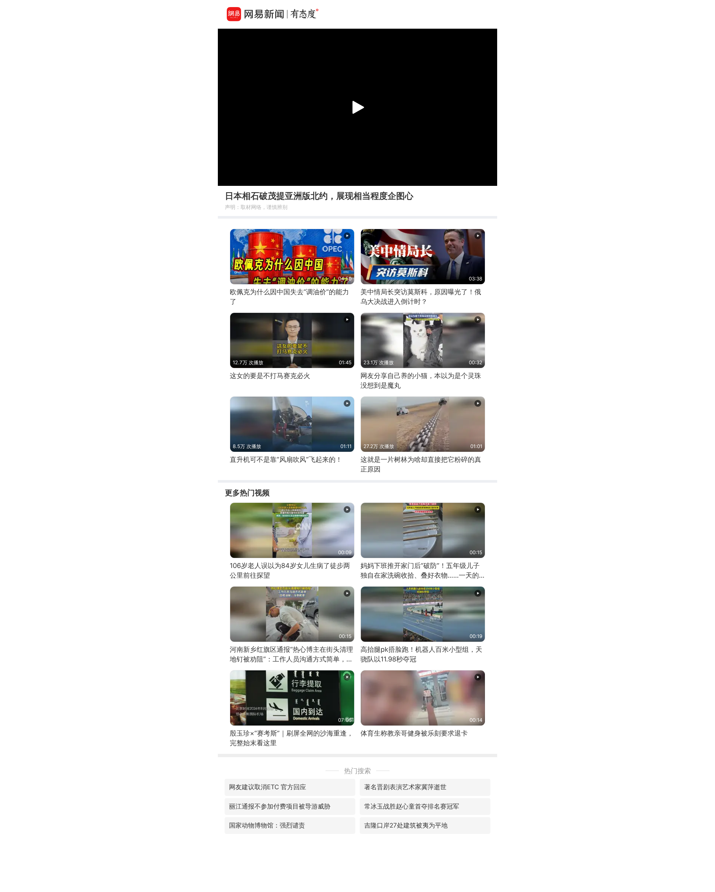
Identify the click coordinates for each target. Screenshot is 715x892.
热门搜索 (357, 771)
